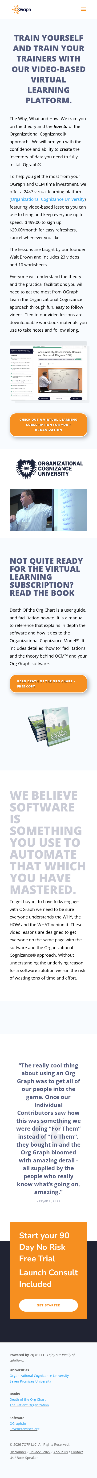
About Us (60, 1452)
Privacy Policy (39, 1452)
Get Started (49, 1305)
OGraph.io (18, 1423)
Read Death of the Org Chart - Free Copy (46, 683)
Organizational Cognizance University (48, 199)
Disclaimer (18, 1452)
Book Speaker (27, 1457)
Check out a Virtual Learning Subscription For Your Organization (49, 424)
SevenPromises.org (25, 1429)
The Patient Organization (29, 1405)
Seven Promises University (30, 1381)
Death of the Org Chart (28, 1399)
